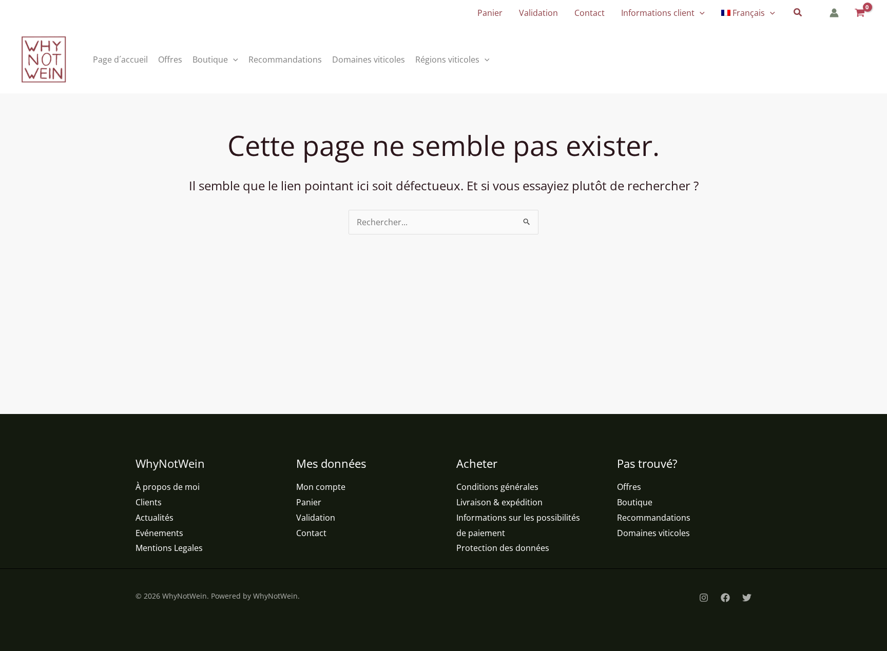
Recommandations (653, 517)
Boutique (634, 502)
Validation (315, 517)
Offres (629, 486)
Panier (308, 502)
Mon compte (320, 486)
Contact (311, 533)
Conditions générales (497, 486)
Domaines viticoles (653, 533)
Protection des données (502, 548)
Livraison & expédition (499, 502)
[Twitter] (746, 597)
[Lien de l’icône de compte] (834, 12)
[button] (700, 13)
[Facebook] (725, 597)
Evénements (159, 533)
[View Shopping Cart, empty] (859, 13)
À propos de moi (168, 486)
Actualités (154, 517)
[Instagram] (703, 597)
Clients (149, 502)
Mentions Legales (169, 548)
